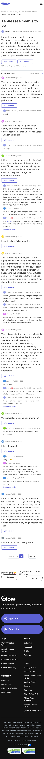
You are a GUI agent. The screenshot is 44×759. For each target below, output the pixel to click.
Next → (32, 556)
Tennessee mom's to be (11, 14)
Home (3, 12)
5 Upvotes (10, 180)
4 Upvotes (10, 287)
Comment (26, 61)
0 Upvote (9, 61)
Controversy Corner (29, 12)
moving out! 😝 (8, 573)
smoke (9, 221)
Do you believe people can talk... (29, 572)
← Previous (13, 556)
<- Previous (10, 577)
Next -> (34, 578)
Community (13, 12)
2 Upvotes (10, 423)
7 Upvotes (10, 105)
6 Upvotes (10, 140)
